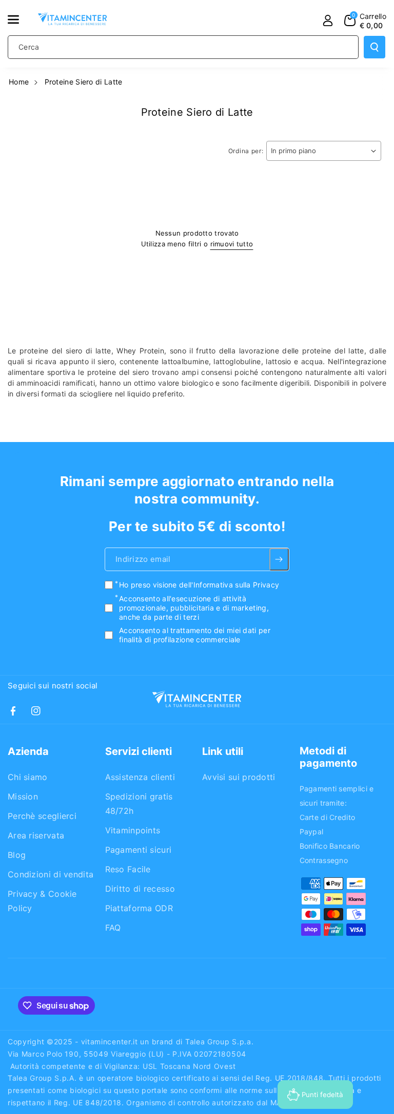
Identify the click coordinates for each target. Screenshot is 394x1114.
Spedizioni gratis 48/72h (139, 803)
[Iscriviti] (279, 559)
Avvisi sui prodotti (238, 777)
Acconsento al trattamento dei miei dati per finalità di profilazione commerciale (194, 635)
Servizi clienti (138, 751)
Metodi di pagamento (328, 757)
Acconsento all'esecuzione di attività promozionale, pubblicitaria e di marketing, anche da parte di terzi (194, 607)
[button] (19, 19)
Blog (17, 855)
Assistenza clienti (140, 777)
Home (19, 81)
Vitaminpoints (133, 830)
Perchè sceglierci (42, 816)
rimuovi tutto (231, 244)
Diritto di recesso (140, 889)
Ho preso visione (199, 584)
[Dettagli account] (328, 20)
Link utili (222, 751)
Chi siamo (28, 777)
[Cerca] (374, 47)
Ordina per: (246, 151)
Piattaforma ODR (139, 908)
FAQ (113, 927)
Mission (23, 796)
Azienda (28, 751)
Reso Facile (128, 869)
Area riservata (36, 835)
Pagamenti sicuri (138, 850)
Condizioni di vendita (50, 874)
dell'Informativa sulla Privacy (229, 584)
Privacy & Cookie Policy (42, 901)
